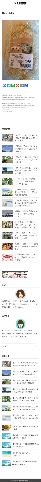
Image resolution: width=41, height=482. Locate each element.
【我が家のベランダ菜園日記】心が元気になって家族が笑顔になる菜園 (26, 192)
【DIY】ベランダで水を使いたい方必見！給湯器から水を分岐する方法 (26, 138)
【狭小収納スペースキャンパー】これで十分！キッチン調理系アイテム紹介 (26, 235)
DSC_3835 (6, 109)
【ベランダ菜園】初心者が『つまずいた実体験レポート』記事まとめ (25, 181)
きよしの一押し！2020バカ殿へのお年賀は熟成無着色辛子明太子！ (26, 246)
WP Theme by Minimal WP (23, 480)
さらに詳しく (18, 307)
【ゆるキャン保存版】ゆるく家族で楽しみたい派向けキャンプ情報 (26, 170)
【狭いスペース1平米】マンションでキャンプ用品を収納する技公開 (26, 159)
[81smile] (20, 2)
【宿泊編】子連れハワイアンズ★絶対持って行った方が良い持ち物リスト (26, 149)
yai (11, 111)
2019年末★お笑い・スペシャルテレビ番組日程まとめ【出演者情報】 (26, 257)
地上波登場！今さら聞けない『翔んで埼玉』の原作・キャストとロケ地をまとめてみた (26, 225)
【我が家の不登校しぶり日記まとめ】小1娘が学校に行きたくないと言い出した (26, 203)
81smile (14, 480)
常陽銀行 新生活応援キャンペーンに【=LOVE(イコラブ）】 (26, 214)
